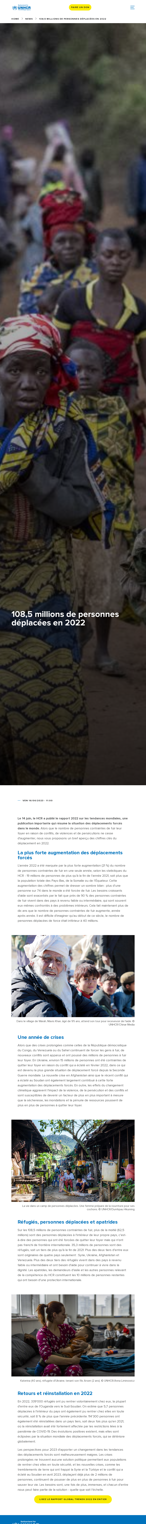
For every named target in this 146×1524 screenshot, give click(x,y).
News (29, 18)
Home (15, 18)
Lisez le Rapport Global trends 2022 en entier (73, 1499)
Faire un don (80, 7)
